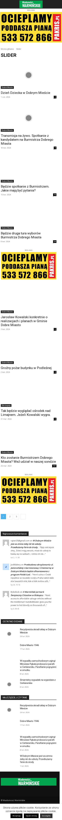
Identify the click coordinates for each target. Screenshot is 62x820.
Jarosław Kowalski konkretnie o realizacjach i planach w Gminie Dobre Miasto (24, 321)
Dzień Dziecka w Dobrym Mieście (25, 93)
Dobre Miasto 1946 (29, 645)
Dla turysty (6, 405)
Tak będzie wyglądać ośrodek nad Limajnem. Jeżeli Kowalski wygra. (26, 413)
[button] (5, 4)
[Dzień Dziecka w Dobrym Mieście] (28, 75)
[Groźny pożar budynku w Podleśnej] (28, 350)
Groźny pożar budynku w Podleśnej (26, 368)
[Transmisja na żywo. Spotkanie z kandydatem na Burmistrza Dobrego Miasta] (28, 118)
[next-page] (23, 516)
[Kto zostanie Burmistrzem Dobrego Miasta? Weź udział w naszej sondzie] (28, 440)
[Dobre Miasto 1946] (9, 649)
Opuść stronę (31, 816)
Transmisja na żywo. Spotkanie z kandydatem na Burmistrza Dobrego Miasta (27, 139)
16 (55, 195)
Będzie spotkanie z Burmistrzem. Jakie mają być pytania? (25, 188)
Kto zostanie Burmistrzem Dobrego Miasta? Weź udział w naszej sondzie (28, 459)
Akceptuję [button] (16, 816)
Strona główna (7, 49)
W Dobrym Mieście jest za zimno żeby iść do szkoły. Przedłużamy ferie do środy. (31, 544)
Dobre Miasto (7, 87)
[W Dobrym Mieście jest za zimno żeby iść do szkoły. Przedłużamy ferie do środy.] (9, 760)
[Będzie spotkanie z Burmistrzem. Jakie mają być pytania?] (28, 169)
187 (54, 466)
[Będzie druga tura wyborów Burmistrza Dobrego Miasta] (28, 215)
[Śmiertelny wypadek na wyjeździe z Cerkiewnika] (9, 684)
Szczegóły (46, 816)
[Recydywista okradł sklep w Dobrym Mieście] (9, 634)
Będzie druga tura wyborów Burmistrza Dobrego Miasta (21, 235)
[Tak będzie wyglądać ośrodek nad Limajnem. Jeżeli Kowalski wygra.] (28, 393)
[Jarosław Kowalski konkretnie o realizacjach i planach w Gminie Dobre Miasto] (28, 299)
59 (55, 241)
